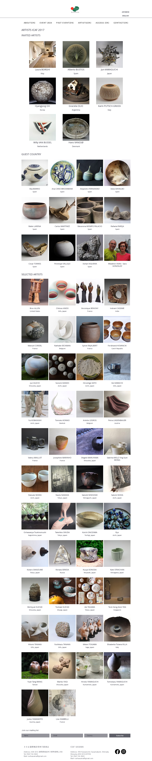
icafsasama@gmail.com (37, 756)
